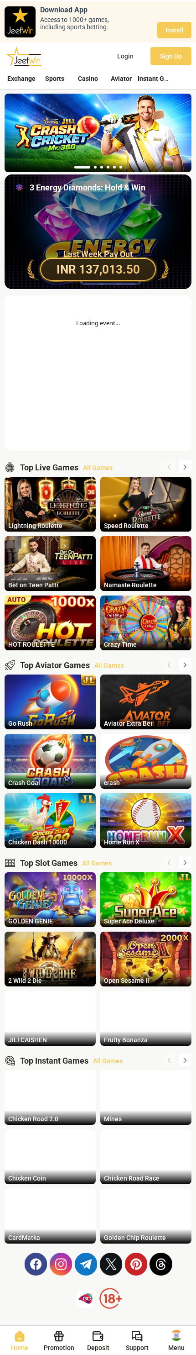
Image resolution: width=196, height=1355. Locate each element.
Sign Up (171, 56)
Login (125, 56)
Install (174, 30)
